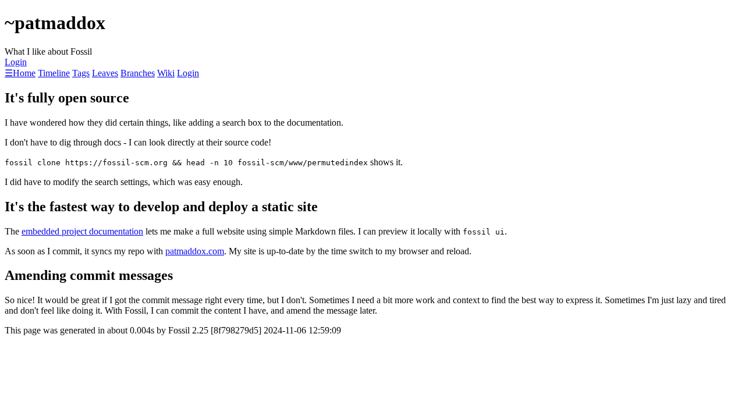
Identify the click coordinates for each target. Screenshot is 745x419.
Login (16, 62)
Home (24, 73)
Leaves (105, 73)
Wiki (166, 73)
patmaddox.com (194, 251)
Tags (81, 73)
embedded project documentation (82, 231)
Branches (137, 73)
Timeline (54, 73)
